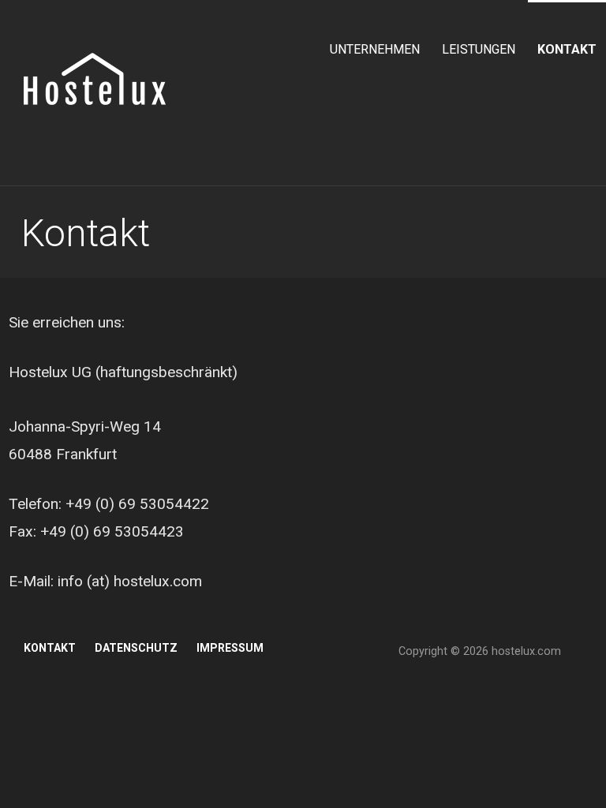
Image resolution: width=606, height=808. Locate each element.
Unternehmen (375, 49)
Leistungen (478, 49)
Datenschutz (136, 648)
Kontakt (567, 49)
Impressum (230, 648)
